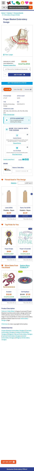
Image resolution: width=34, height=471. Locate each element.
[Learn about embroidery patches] (27, 147)
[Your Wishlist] (26, 3)
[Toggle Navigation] (3, 3)
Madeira (13, 183)
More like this (11, 219)
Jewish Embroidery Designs (13, 337)
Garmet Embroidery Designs (11, 336)
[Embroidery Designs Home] (9, 3)
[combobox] (18, 7)
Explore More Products (25, 266)
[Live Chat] (18, 3)
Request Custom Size (9, 65)
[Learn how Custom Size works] (27, 135)
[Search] (31, 7)
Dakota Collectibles (7, 311)
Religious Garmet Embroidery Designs (20, 334)
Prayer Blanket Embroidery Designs (13, 330)
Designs (9, 13)
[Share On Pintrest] (28, 160)
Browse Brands (18, 13)
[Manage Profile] (22, 3)
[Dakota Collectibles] (7, 170)
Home (3, 13)
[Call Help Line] (13, 3)
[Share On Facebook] (25, 160)
